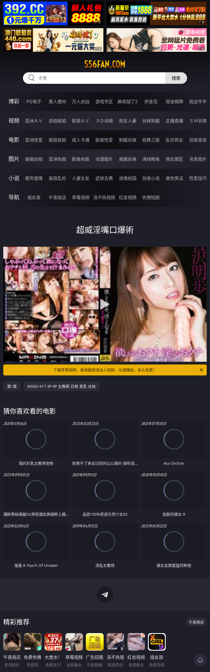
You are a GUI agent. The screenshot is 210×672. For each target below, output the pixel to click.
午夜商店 (57, 197)
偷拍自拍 (57, 140)
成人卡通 (80, 140)
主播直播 (174, 121)
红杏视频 (127, 197)
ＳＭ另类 (198, 121)
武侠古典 (104, 178)
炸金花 (151, 102)
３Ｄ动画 (104, 121)
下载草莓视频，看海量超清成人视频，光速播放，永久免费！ (105, 369)
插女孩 (33, 197)
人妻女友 (80, 178)
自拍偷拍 (57, 121)
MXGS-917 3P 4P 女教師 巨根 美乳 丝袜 (61, 386)
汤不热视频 (104, 197)
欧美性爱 (104, 140)
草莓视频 (80, 197)
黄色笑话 (174, 178)
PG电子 (34, 102)
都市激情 (34, 178)
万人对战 (80, 102)
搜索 (176, 78)
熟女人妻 (127, 121)
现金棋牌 (174, 102)
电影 (13, 139)
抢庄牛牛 (198, 102)
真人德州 (57, 102)
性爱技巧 (198, 178)
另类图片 (198, 159)
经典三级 (151, 140)
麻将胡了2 (128, 102)
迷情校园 (127, 178)
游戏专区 (104, 102)
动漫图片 (104, 159)
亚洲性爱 (34, 140)
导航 (13, 197)
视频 (13, 120)
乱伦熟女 (174, 140)
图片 (13, 159)
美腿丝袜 (127, 159)
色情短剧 (151, 197)
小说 (13, 178)
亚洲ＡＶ (34, 121)
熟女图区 (174, 159)
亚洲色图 (57, 159)
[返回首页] (200, 660)
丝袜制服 (151, 121)
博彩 (13, 101)
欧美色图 (80, 159)
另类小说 (151, 178)
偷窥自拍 (34, 159)
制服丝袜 (127, 140)
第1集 (12, 386)
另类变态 (198, 140)
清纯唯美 (151, 159)
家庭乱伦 (57, 178)
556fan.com (105, 64)
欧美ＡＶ (80, 121)
